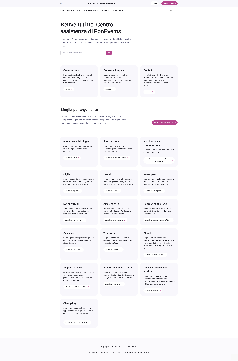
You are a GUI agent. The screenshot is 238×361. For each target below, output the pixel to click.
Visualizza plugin (71, 158)
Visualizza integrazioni (113, 284)
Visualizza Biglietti (71, 191)
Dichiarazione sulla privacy (98, 352)
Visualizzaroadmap (151, 290)
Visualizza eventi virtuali (73, 220)
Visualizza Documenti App (114, 220)
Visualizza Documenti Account (115, 158)
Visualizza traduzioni (112, 249)
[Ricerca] (109, 53)
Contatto (154, 3)
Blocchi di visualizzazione (154, 255)
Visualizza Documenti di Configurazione (157, 160)
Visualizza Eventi (111, 191)
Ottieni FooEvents (168, 3)
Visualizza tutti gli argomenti (163, 122)
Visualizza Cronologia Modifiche (76, 322)
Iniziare (67, 89)
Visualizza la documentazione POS (157, 220)
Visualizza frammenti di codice (75, 286)
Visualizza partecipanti (153, 191)
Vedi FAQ (108, 89)
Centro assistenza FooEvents (102, 3)
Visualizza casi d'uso (72, 249)
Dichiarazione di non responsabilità (136, 352)
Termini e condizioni (116, 352)
